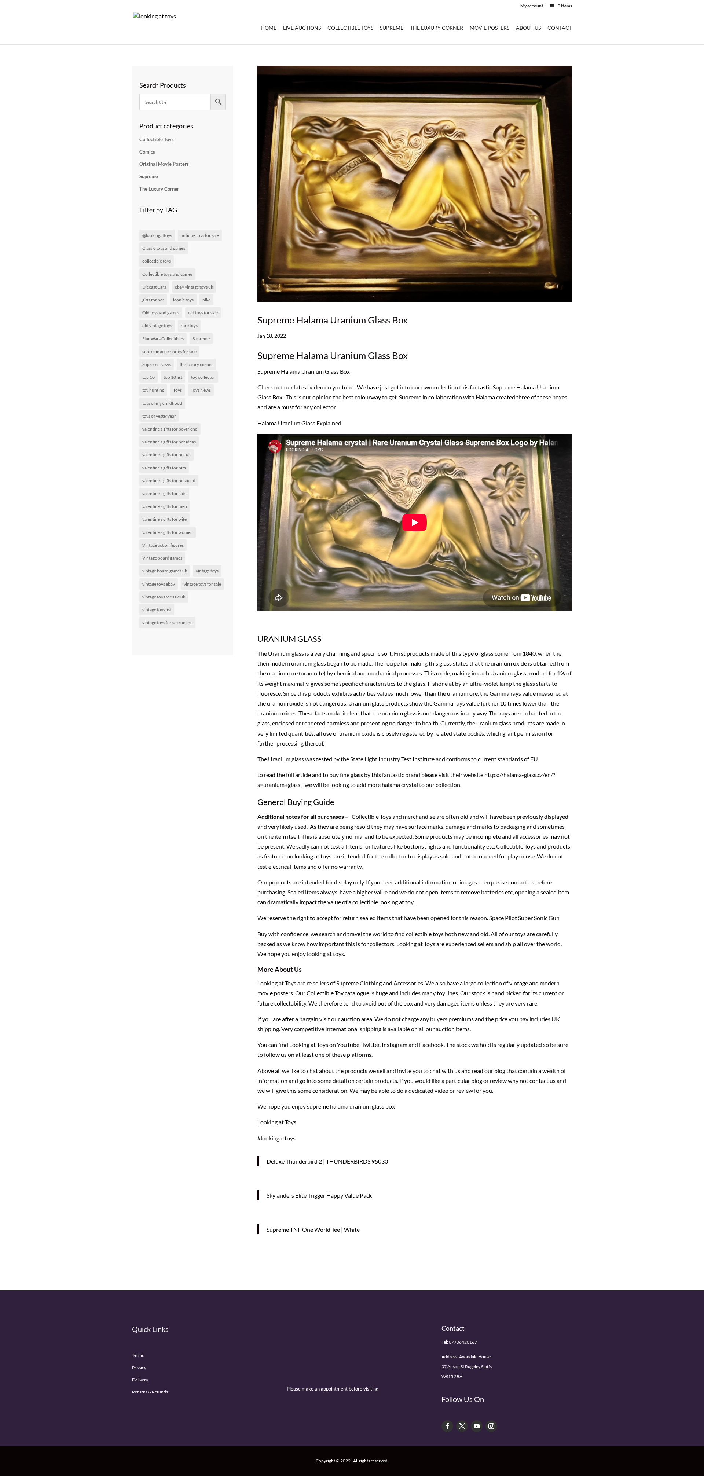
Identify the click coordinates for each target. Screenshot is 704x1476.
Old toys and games (160, 312)
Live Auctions (302, 28)
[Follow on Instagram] (491, 1426)
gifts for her (153, 300)
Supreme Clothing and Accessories (379, 982)
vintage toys (207, 571)
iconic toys (183, 300)
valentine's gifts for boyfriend (170, 429)
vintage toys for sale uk (163, 597)
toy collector (203, 377)
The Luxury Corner (436, 28)
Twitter (371, 1044)
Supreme (391, 28)
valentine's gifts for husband (168, 480)
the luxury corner (196, 364)
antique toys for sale (200, 235)
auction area (356, 1018)
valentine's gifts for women (167, 532)
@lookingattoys (157, 235)
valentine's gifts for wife (164, 519)
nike (206, 300)
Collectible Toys (350, 28)
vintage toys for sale (202, 584)
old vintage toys (157, 325)
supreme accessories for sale (169, 351)
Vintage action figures (163, 545)
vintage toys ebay (158, 584)
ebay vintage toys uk (194, 287)
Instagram (394, 1044)
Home (268, 28)
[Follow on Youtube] (477, 1426)
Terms (138, 1355)
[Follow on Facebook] (447, 1426)
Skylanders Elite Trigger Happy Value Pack (319, 1195)
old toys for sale (203, 312)
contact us (542, 1080)
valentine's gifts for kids (164, 493)
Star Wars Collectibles (163, 338)
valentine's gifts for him (164, 467)
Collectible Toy (325, 992)
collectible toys (156, 261)
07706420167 (463, 1342)
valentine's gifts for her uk (166, 454)
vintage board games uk (164, 571)
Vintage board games (162, 558)
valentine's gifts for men (164, 506)
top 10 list (173, 377)
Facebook (431, 1044)
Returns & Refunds (150, 1392)
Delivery (140, 1379)
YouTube (348, 1044)
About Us (528, 28)
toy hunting (153, 390)
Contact (559, 28)
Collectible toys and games (167, 274)
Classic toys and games (163, 248)
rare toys (189, 325)
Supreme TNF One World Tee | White (313, 1229)
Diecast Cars (154, 287)
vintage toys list (156, 609)
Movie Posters (489, 28)
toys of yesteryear (159, 416)
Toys (177, 390)
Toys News (201, 390)
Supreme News (156, 364)
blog (499, 1070)
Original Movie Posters (164, 164)
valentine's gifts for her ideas (169, 441)
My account (531, 6)
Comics (147, 152)
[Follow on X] (462, 1426)
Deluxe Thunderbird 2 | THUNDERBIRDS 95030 (327, 1161)
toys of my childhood (162, 403)
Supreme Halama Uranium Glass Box (332, 320)
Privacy (139, 1367)
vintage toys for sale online (167, 622)
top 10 (148, 377)
